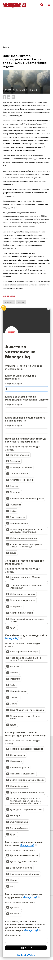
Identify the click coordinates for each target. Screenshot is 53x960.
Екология (6, 47)
